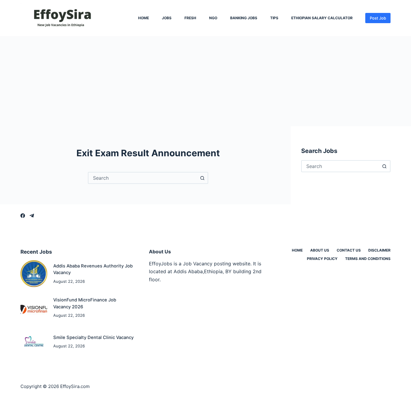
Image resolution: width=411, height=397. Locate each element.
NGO (213, 18)
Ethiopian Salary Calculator (322, 18)
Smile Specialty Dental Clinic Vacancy (93, 337)
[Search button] (202, 178)
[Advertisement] (205, 81)
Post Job (378, 18)
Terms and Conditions (368, 258)
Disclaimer (379, 250)
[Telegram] (31, 215)
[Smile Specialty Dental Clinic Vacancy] (33, 341)
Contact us (349, 250)
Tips (274, 18)
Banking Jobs (243, 18)
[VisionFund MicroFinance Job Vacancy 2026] (33, 307)
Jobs (167, 18)
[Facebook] (22, 215)
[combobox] (142, 178)
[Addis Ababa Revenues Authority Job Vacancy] (33, 273)
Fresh (190, 18)
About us (319, 250)
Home (143, 18)
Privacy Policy (322, 258)
